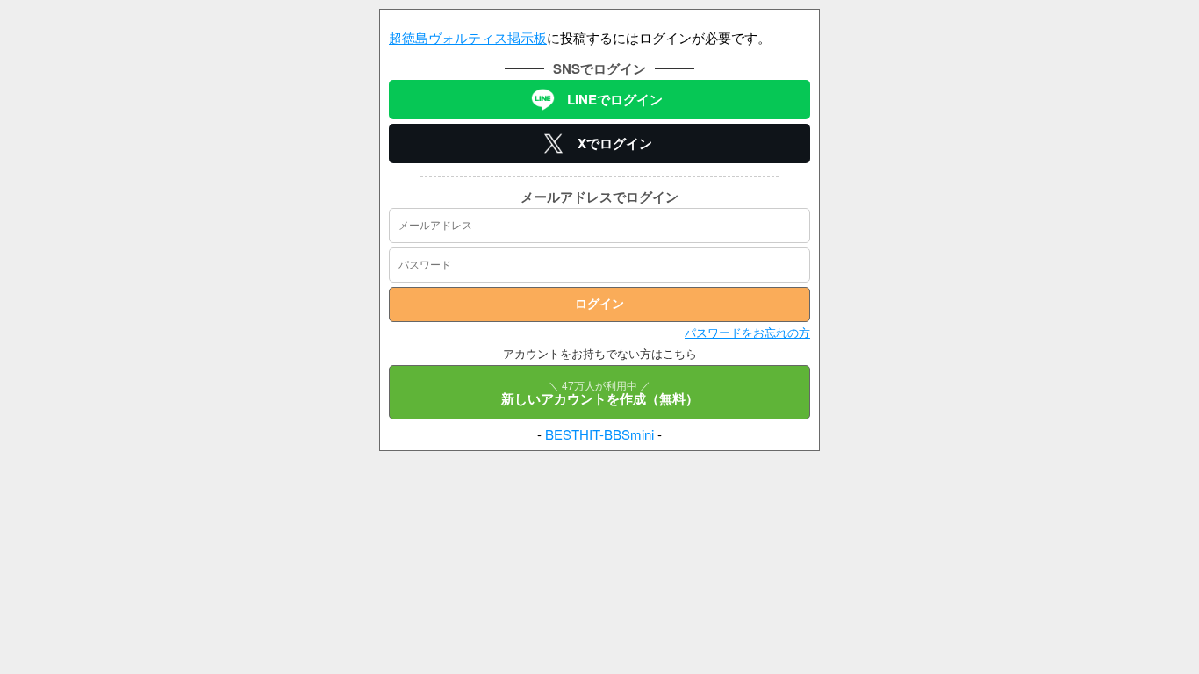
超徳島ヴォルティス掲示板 (468, 37)
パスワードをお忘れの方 (747, 332)
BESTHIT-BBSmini (599, 434)
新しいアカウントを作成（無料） (600, 392)
